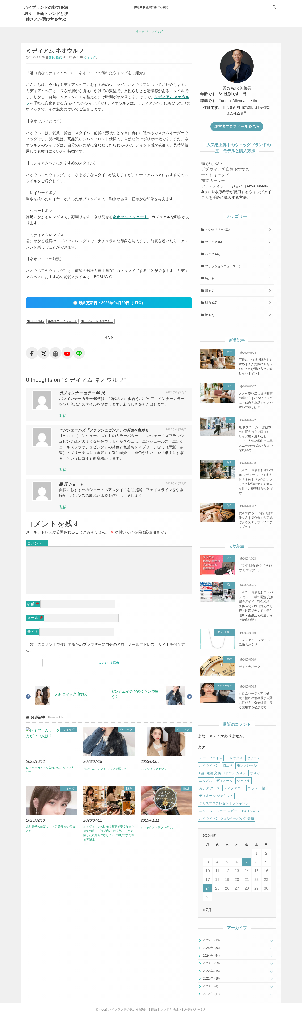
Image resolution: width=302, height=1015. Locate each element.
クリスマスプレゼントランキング (224, 803)
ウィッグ (90, 57)
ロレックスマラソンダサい (158, 827)
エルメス (205, 780)
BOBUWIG (37, 321)
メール (35, 618)
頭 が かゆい (211, 163)
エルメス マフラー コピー (218, 811)
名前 (33, 604)
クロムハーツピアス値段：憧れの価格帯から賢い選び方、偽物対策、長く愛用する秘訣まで (256, 700)
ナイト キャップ (215, 175)
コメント (37, 543)
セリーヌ (253, 758)
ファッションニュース (222, 266)
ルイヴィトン (209, 765)
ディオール (224, 780)
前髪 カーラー (213, 180)
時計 (186, 788)
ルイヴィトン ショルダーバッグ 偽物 (226, 818)
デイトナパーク (249, 666)
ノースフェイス (210, 758)
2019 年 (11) (211, 994)
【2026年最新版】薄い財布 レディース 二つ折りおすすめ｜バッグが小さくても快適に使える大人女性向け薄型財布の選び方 (256, 481)
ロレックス (234, 758)
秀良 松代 (55, 57)
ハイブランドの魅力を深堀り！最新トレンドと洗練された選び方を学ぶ (46, 13)
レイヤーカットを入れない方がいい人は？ (50, 770)
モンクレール (247, 765)
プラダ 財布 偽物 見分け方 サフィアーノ (255, 568)
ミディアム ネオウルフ (98, 321)
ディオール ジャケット (216, 796)
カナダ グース (209, 788)
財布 (129, 788)
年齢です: (208, 94)
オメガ (255, 773)
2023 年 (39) (211, 963)
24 (208, 888)
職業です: (208, 101)
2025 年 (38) (211, 948)
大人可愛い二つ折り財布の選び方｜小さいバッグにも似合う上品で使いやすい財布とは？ (256, 400)
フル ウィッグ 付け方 (71, 694)
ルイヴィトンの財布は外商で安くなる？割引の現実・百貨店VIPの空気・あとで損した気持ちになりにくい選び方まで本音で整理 (108, 833)
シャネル (243, 780)
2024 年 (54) (211, 955)
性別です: (232, 94)
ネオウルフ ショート (130, 217)
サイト (32, 632)
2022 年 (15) (211, 971)
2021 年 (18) (211, 978)
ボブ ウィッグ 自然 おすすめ (225, 169)
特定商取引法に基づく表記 (151, 7)
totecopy (250, 811)
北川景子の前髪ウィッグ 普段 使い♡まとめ (51, 828)
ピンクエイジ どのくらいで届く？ (134, 694)
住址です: (211, 108)
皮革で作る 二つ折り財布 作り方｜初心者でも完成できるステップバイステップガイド (256, 520)
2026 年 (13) (211, 940)
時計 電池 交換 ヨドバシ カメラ (222, 773)
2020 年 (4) (210, 986)
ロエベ (228, 765)
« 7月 (207, 910)
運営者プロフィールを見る (237, 126)
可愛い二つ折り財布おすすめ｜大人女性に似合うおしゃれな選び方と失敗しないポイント (256, 366)
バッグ (212, 254)
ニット (253, 788)
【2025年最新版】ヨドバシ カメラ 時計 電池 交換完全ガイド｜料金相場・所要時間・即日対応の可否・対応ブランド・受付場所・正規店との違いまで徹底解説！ (256, 606)
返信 (63, 416)
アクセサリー (217, 229)
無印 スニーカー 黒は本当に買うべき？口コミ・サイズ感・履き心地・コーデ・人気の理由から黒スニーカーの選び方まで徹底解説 (256, 438)
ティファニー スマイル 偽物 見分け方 (254, 642)
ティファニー (234, 788)
